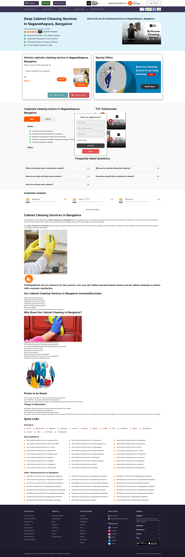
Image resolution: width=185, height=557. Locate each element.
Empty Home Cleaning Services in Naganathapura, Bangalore (90, 496)
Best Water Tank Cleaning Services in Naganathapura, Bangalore (136, 486)
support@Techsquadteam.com (119, 518)
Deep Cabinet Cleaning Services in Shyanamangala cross (89, 444)
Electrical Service (29, 530)
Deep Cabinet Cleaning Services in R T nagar (130, 450)
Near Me (54, 524)
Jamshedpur (124, 428)
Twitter (113, 543)
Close (90, 151)
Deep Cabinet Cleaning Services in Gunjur (129, 447)
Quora (113, 537)
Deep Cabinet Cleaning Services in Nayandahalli (41, 450)
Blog (53, 521)
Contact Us (55, 527)
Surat (38, 432)
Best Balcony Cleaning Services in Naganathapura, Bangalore (90, 493)
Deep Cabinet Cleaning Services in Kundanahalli (131, 440)
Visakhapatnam (62, 432)
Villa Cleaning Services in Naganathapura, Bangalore (132, 496)
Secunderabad (146, 428)
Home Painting (47, 9)
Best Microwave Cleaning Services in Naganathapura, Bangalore (135, 490)
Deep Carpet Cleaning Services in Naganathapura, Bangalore (45, 479)
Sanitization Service (30, 539)
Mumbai (95, 428)
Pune (113, 428)
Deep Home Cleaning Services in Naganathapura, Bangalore (89, 476)
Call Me (91, 146)
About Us (54, 530)
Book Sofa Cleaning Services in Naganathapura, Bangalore (44, 486)
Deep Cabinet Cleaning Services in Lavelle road (131, 457)
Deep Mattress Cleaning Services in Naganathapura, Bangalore (90, 483)
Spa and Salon (79, 9)
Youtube (113, 530)
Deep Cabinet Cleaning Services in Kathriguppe (131, 461)
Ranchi (29, 428)
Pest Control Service (30, 518)
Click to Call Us (58, 95)
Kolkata (105, 428)
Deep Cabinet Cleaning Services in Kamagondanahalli (88, 454)
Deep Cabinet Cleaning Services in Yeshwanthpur (131, 454)
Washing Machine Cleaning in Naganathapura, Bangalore (88, 490)
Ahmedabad (48, 432)
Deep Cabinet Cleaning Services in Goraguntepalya (87, 447)
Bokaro (135, 428)
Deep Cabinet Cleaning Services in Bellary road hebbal (43, 444)
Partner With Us (59, 3)
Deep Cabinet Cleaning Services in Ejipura (84, 464)
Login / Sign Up (153, 3)
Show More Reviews (92, 209)
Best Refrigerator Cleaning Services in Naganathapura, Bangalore (136, 479)
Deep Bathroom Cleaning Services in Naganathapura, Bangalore (46, 493)
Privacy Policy (56, 518)
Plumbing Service (29, 536)
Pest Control (63, 9)
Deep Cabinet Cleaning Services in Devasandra (86, 457)
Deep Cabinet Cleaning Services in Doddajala (40, 461)
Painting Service (29, 521)
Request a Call (80, 95)
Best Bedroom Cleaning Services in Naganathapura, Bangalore (135, 493)
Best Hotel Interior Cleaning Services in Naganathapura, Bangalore (46, 490)
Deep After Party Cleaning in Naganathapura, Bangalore (133, 483)
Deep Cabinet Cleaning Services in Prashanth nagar (42, 454)
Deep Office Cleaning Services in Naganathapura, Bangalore (44, 476)
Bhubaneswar (40, 428)
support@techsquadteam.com (117, 3)
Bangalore (52, 428)
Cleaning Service (29, 515)
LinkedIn (114, 540)
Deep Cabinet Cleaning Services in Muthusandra (131, 444)
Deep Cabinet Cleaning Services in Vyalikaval (130, 464)
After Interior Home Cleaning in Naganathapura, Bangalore (44, 500)
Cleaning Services (29, 9)
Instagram (114, 534)
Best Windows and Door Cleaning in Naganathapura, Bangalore (90, 486)
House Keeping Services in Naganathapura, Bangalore (133, 500)
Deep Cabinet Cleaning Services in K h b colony (41, 447)
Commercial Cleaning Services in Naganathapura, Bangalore (44, 496)
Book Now (81, 85)
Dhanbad (85, 428)
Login (53, 533)
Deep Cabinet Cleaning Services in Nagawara (40, 457)
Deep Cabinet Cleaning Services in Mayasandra (131, 467)
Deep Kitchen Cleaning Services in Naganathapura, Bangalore (45, 483)
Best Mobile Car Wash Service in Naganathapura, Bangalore (134, 476)
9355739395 (136, 4)
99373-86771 (115, 515)
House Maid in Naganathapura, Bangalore (84, 500)
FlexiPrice (46, 3)
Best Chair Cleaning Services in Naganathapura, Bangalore (89, 479)
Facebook (114, 527)
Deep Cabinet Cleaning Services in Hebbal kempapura (88, 450)
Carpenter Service (29, 533)
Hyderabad (63, 428)
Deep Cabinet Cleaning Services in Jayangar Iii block (42, 440)
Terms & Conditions (57, 515)
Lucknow (29, 432)
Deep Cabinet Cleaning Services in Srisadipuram (41, 464)
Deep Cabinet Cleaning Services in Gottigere (85, 467)
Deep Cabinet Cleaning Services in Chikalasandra (86, 440)
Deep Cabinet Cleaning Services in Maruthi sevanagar (87, 461)
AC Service (27, 524)
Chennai (74, 428)
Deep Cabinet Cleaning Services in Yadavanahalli (41, 467)
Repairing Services (97, 9)
